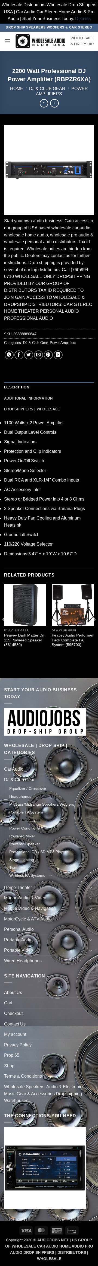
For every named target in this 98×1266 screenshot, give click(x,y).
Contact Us (15, 1024)
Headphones (20, 796)
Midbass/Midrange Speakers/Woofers (41, 804)
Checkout (13, 1013)
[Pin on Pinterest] (48, 354)
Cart (8, 1003)
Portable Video (18, 950)
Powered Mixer (22, 836)
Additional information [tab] (28, 398)
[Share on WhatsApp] (9, 354)
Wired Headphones (23, 960)
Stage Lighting (21, 859)
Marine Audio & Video (25, 897)
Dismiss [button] (83, 18)
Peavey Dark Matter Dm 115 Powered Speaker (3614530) (24, 640)
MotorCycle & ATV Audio (28, 919)
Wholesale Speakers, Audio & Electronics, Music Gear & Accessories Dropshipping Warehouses (44, 1093)
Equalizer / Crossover (27, 788)
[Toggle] (90, 769)
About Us (13, 992)
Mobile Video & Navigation (30, 908)
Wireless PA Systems (27, 875)
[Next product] (44, 103)
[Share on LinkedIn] (58, 354)
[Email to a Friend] (38, 354)
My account (15, 1034)
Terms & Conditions (23, 1076)
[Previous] (4, 630)
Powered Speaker (24, 844)
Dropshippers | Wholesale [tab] (32, 409)
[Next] (93, 630)
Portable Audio (18, 940)
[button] (7, 41)
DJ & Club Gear (47, 88)
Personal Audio (19, 929)
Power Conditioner (25, 828)
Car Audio (13, 769)
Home (16, 88)
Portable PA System (26, 812)
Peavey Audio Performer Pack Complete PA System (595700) (73, 640)
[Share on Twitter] (28, 354)
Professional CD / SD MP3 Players (38, 852)
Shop (9, 1066)
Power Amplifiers (63, 343)
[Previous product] (54, 103)
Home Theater (18, 887)
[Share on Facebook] (18, 354)
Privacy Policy (18, 1045)
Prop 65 (11, 1055)
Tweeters (17, 867)
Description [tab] (16, 387)
